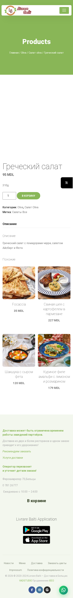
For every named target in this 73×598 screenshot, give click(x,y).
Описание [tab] (10, 224)
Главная (14, 52)
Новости (9, 563)
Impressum (15, 570)
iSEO (51, 580)
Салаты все (19, 212)
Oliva (23, 52)
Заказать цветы (57, 563)
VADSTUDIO (25, 580)
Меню (22, 563)
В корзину (28, 195)
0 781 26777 (10, 485)
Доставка (36, 563)
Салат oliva (35, 52)
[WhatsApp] (63, 590)
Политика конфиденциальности (45, 570)
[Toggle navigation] (64, 10)
